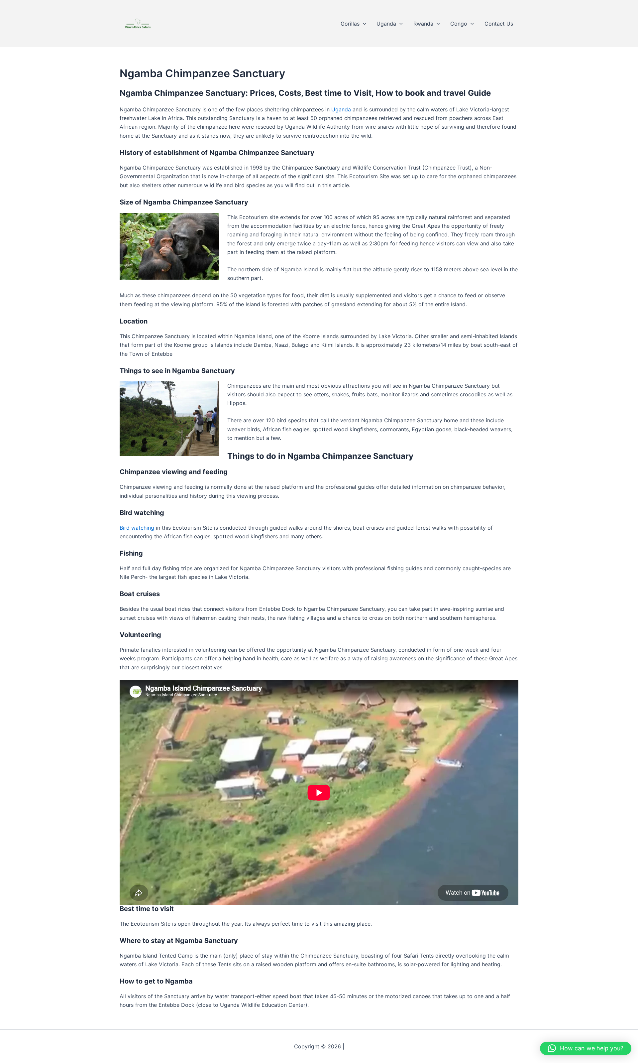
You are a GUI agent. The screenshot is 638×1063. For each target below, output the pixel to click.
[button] (363, 24)
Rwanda (423, 23)
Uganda (386, 23)
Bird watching (137, 527)
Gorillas (350, 23)
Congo (458, 23)
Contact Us (498, 23)
